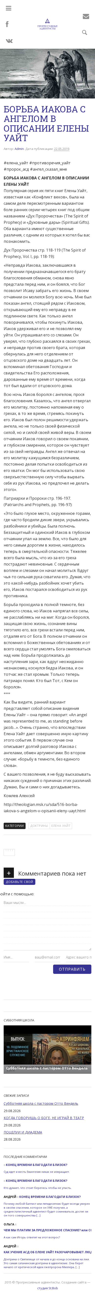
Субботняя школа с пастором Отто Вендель (41, 1103)
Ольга (9, 1224)
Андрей (10, 1197)
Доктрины (39, 826)
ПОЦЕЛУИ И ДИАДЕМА (23, 1132)
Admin (19, 149)
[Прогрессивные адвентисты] (47, 24)
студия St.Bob (47, 1288)
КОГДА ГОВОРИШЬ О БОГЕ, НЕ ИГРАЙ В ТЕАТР (44, 1117)
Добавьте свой (19, 882)
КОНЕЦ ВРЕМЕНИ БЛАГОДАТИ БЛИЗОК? (36, 1165)
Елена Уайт (61, 826)
